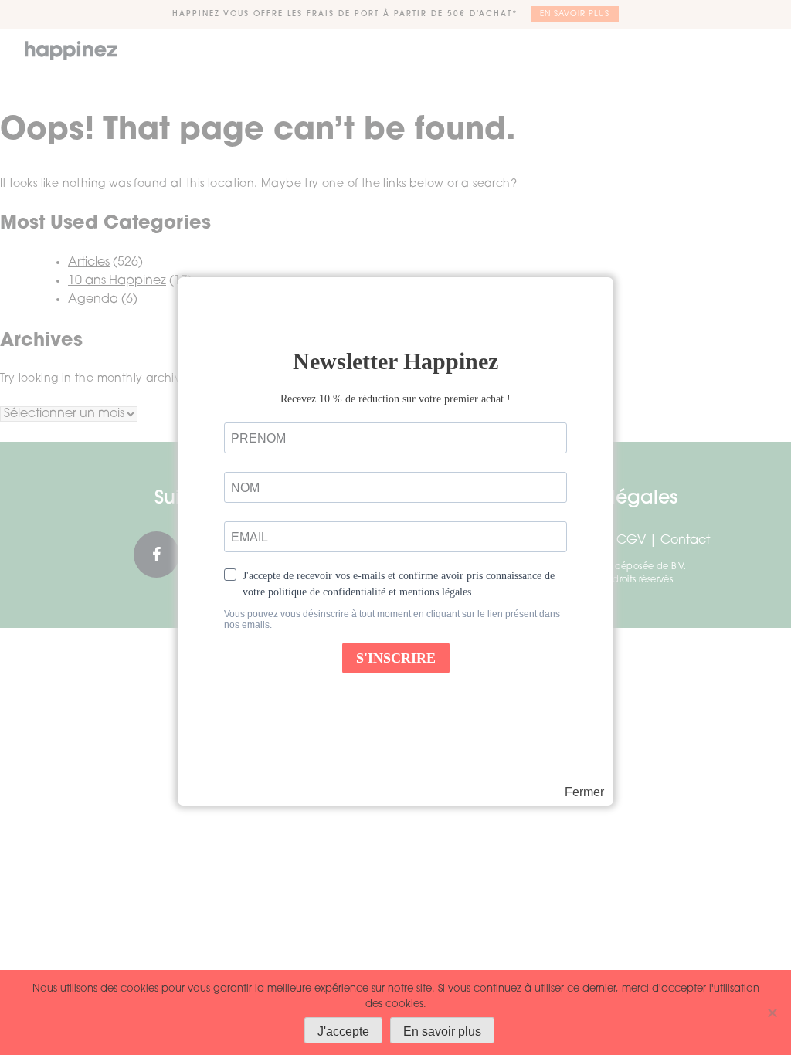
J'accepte (343, 1031)
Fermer (584, 792)
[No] (771, 1012)
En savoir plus (442, 1031)
